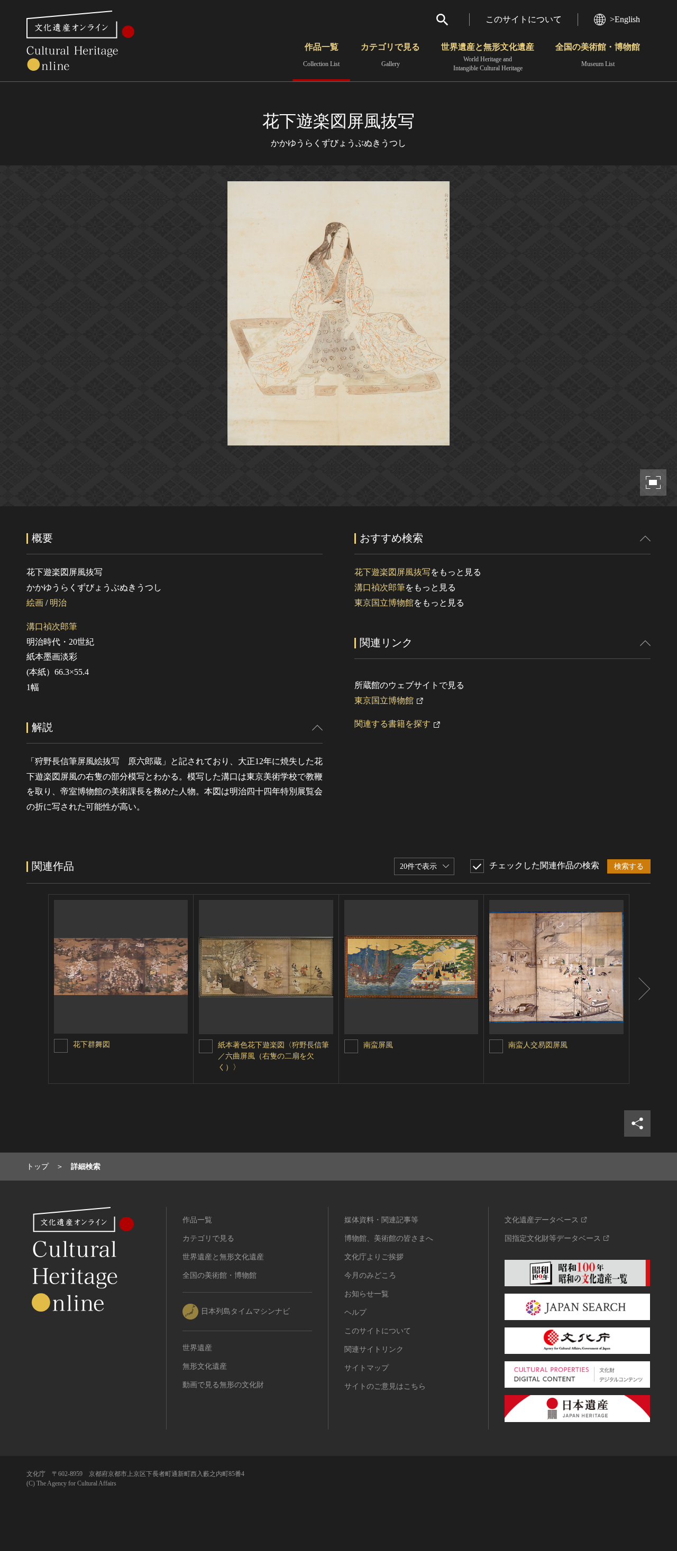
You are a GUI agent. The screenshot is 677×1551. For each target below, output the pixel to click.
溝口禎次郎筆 (51, 626)
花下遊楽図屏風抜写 (392, 572)
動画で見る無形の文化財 (223, 1385)
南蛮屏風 (378, 1045)
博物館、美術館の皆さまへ (388, 1238)
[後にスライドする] (640, 989)
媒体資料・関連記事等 (381, 1220)
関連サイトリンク (374, 1349)
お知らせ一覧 (366, 1294)
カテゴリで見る (390, 55)
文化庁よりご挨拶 (374, 1257)
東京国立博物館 (384, 602)
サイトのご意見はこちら (385, 1386)
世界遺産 (197, 1348)
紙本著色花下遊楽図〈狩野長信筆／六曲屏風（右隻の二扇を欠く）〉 (273, 1056)
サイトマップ (366, 1368)
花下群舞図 (91, 1044)
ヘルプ (355, 1312)
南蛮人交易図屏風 (538, 1045)
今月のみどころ (370, 1275)
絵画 (34, 602)
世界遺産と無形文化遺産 (487, 57)
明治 (58, 602)
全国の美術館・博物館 (597, 55)
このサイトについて (524, 19)
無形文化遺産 (204, 1366)
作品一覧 (321, 55)
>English (625, 19)
